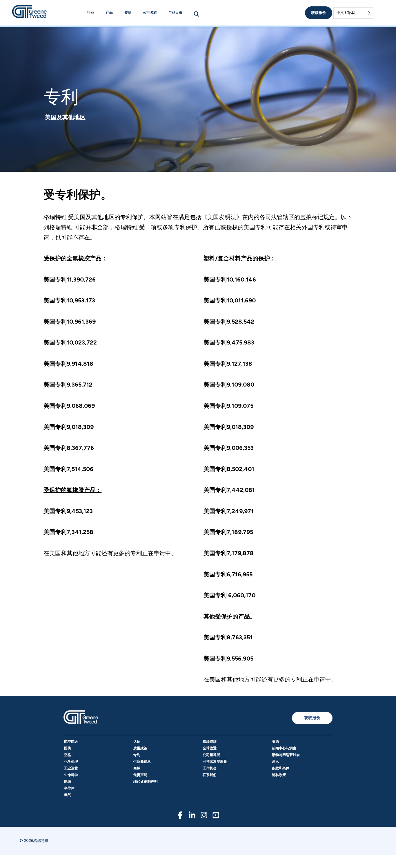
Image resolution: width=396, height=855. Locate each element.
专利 (136, 755)
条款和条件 (280, 768)
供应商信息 (142, 762)
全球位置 (210, 748)
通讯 (275, 762)
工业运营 (71, 768)
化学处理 (71, 762)
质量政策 (140, 748)
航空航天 (71, 741)
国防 (67, 748)
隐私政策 (279, 775)
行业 (90, 12)
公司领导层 (211, 755)
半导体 (69, 788)
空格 (67, 755)
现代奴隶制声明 (145, 782)
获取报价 (318, 12)
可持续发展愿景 (215, 762)
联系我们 (210, 775)
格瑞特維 (210, 741)
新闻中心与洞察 (284, 748)
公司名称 (150, 12)
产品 (109, 12)
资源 (127, 12)
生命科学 (71, 775)
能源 (67, 782)
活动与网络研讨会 (286, 755)
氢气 (67, 795)
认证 (136, 741)
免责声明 (140, 775)
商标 (136, 768)
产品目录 (175, 12)
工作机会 (210, 768)
